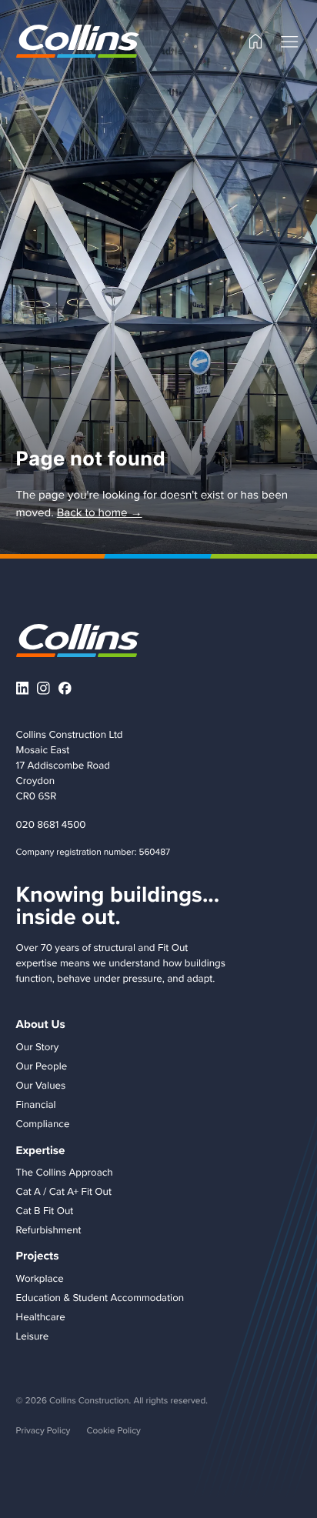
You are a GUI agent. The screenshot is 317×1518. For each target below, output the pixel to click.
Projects (37, 1255)
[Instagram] (43, 688)
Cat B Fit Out (45, 1211)
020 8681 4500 (51, 825)
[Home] (255, 41)
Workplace (40, 1279)
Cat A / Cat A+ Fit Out (64, 1192)
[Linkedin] (22, 688)
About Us (40, 1024)
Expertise (40, 1150)
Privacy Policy (43, 1429)
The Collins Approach (64, 1172)
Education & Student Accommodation (100, 1298)
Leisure (32, 1336)
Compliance (43, 1124)
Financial (36, 1105)
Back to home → (99, 512)
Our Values (41, 1086)
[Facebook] (65, 688)
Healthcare (40, 1317)
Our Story (37, 1047)
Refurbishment (49, 1230)
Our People (42, 1066)
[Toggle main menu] (289, 41)
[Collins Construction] (77, 41)
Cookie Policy (113, 1429)
